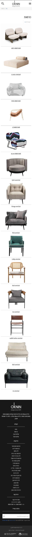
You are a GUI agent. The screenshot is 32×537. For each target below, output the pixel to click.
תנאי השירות (4, 520)
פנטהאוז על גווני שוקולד (16, 458)
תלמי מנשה (16, 483)
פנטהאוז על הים (16, 448)
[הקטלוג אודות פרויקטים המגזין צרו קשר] (16, 3)
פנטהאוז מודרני (16, 463)
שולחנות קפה (16, 434)
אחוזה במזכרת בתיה (16, 470)
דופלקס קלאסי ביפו (16, 461)
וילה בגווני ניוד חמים (16, 456)
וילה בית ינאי (16, 473)
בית (6, 8)
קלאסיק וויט (16, 485)
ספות (16, 429)
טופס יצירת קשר (16, 499)
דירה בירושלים (16, 487)
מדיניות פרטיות (12, 520)
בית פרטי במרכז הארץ (16, 490)
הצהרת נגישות (12, 530)
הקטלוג (16, 424)
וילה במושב (16, 451)
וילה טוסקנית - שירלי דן (16, 468)
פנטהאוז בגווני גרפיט (16, 453)
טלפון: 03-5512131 (16, 502)
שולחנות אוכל (16, 436)
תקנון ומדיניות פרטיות (19, 530)
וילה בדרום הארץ (16, 480)
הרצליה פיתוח (16, 465)
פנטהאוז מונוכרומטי (16, 446)
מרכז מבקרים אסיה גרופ (16, 475)
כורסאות (16, 431)
